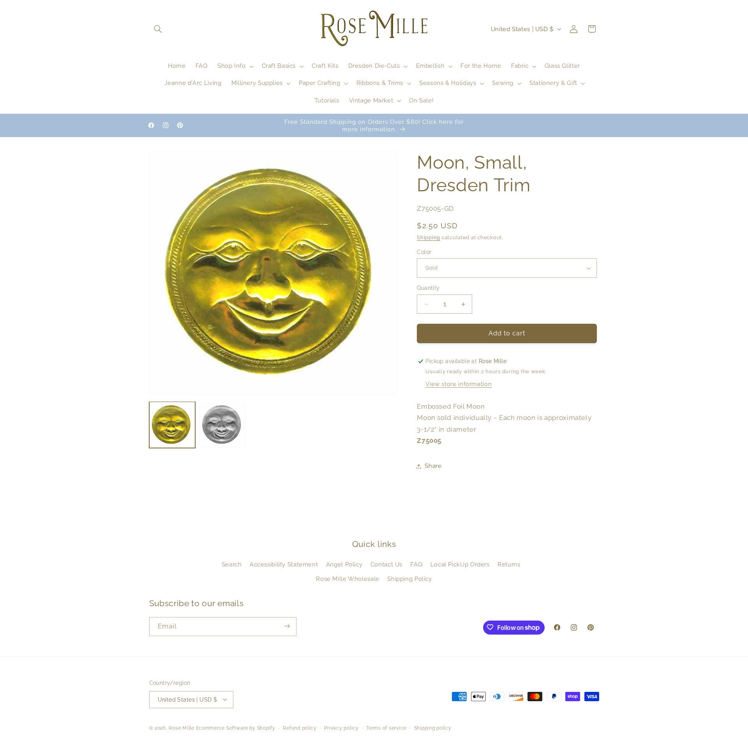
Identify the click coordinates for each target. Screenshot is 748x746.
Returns (508, 564)
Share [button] (433, 466)
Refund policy (300, 727)
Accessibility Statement (284, 564)
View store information (458, 384)
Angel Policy (344, 564)
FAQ (416, 564)
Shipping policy (433, 727)
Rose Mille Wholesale (347, 578)
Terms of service (386, 727)
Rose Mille (181, 727)
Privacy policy (341, 727)
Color (424, 252)
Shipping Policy (409, 578)
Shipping (428, 238)
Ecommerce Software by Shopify (235, 727)
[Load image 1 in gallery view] (172, 425)
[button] (158, 29)
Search (232, 564)
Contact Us (386, 564)
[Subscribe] (287, 626)
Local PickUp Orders (460, 564)
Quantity (428, 288)
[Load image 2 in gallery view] (222, 425)
